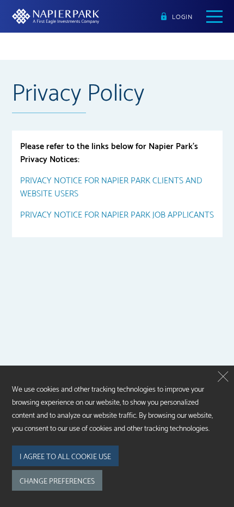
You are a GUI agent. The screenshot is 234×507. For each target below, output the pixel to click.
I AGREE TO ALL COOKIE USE (65, 455)
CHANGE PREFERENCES (57, 480)
